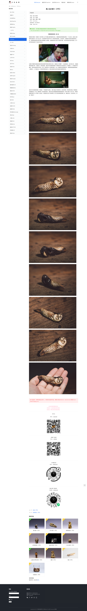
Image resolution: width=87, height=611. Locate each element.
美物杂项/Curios (70, 2)
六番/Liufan (12, 118)
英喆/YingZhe (12, 27)
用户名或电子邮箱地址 (13, 591)
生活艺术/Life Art (56, 2)
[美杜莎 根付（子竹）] (53, 540)
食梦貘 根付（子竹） (70, 530)
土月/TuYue (12, 57)
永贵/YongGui (12, 75)
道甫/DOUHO (12, 105)
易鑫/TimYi (12, 54)
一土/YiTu (12, 30)
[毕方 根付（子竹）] (53, 525)
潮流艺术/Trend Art (46, 2)
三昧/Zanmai (12, 102)
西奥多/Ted (12, 121)
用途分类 (63, 2)
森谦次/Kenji (12, 108)
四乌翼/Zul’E (12, 130)
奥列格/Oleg (12, 24)
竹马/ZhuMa (12, 51)
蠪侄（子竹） (53, 560)
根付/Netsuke (37, 2)
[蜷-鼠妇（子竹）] (37, 525)
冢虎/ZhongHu (13, 78)
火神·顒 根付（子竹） (36, 545)
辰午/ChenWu (12, 36)
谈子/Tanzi (12, 63)
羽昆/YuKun (12, 66)
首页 (9, 6)
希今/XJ (11, 69)
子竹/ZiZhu (12, 39)
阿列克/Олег (12, 124)
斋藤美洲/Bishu (13, 87)
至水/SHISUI (12, 81)
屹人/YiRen (12, 12)
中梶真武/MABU (13, 93)
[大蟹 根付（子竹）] (37, 569)
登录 (38, 579)
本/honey (12, 60)
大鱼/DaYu (12, 48)
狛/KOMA (12, 99)
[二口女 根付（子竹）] (70, 540)
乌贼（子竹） (35, 510)
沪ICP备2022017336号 (46, 609)
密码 (10, 595)
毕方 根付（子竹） (53, 530)
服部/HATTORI (13, 127)
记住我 (11, 599)
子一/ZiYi (11, 42)
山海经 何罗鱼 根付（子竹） (37, 560)
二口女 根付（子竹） (70, 545)
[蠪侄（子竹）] (53, 554)
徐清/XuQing (12, 33)
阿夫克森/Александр (14, 112)
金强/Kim (11, 15)
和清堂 (56, 609)
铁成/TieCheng (13, 45)
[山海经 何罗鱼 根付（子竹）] (37, 554)
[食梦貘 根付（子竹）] (70, 525)
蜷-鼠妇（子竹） (36, 530)
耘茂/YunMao (12, 72)
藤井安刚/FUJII (13, 84)
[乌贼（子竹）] (70, 554)
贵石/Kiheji (12, 115)
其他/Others (12, 133)
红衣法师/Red (12, 18)
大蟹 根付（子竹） (37, 512)
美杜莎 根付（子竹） (53, 545)
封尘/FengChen (13, 21)
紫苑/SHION (12, 90)
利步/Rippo (12, 96)
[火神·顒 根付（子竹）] (37, 540)
